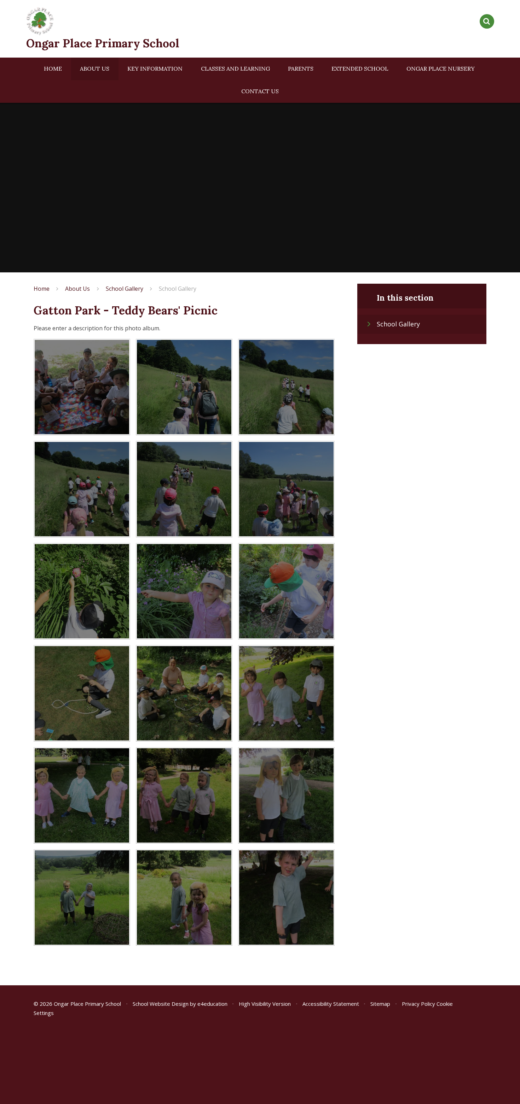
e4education (212, 1003)
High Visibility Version (265, 1003)
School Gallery (124, 289)
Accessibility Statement (330, 1003)
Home (42, 289)
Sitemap (380, 1003)
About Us (77, 289)
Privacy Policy (418, 1003)
